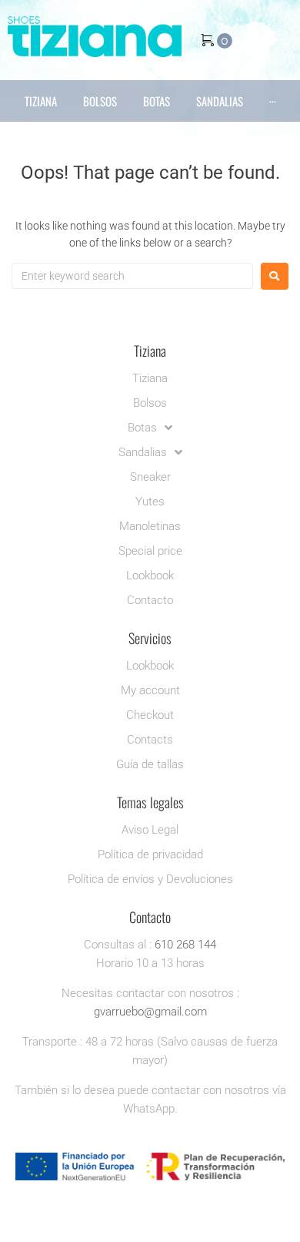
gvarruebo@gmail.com (150, 1012)
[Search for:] (132, 276)
